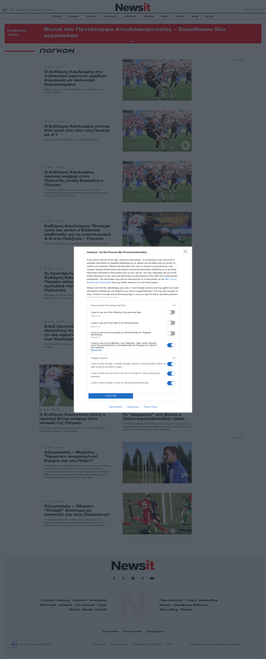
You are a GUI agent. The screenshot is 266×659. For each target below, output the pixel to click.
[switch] (171, 312)
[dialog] (133, 329)
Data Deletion (115, 407)
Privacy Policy (150, 407)
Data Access (133, 407)
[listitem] (133, 305)
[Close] (186, 252)
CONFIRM (111, 396)
